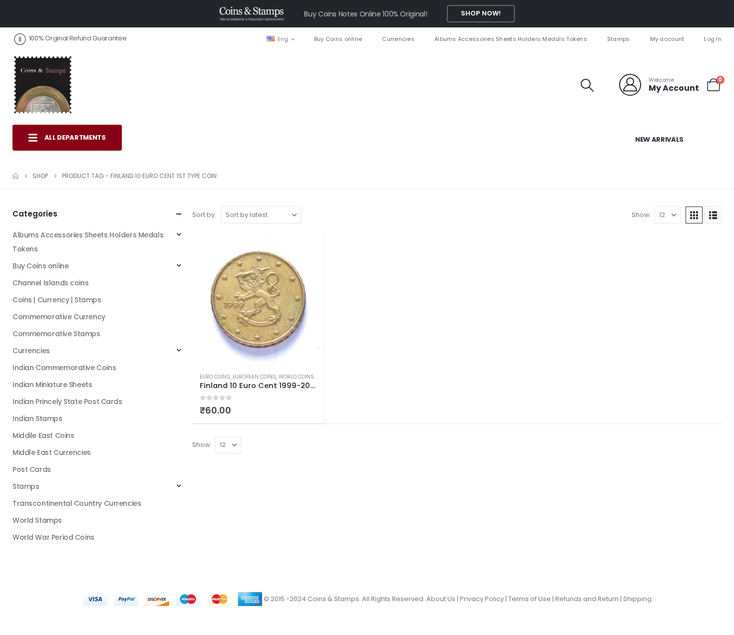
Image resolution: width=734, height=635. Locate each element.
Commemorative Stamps (56, 334)
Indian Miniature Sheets (52, 385)
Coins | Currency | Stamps (56, 300)
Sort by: (204, 214)
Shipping (637, 599)
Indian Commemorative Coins (64, 368)
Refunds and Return (587, 599)
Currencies (398, 39)
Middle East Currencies (51, 452)
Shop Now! (481, 13)
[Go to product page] (258, 299)
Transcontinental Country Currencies (76, 503)
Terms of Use (529, 599)
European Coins (254, 377)
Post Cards (31, 469)
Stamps (618, 39)
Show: (641, 214)
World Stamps (37, 520)
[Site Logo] (42, 85)
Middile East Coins (43, 435)
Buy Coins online (338, 39)
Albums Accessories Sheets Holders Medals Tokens (510, 39)
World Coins (296, 377)
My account (667, 39)
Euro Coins (215, 377)
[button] (587, 85)
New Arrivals (659, 139)
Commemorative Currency (58, 317)
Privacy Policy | (484, 599)
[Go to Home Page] (15, 176)
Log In (713, 39)
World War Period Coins (53, 537)
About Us (440, 599)
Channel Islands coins (50, 283)
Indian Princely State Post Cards (67, 402)
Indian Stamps (37, 418)
